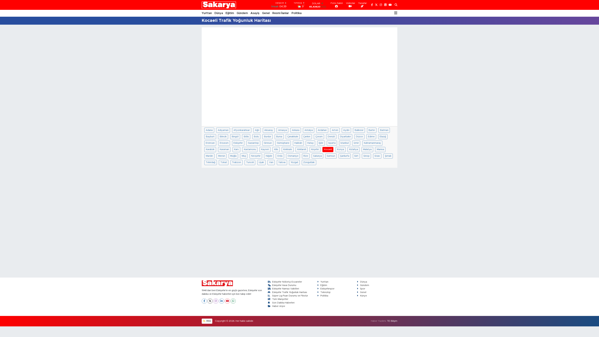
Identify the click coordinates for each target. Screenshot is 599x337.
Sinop (366, 156)
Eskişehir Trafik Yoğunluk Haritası (289, 292)
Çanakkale (292, 136)
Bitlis (246, 136)
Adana (209, 130)
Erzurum (224, 143)
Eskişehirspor (327, 289)
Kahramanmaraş (372, 143)
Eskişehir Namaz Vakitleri (285, 289)
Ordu (279, 156)
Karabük (210, 149)
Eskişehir (238, 143)
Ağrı (257, 130)
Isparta (332, 143)
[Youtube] (227, 301)
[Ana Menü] (395, 13)
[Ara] (396, 5)
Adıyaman (223, 130)
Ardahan (322, 130)
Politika (297, 13)
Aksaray (268, 130)
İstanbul (345, 143)
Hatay (310, 143)
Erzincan (210, 143)
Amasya (282, 130)
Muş (244, 156)
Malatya (367, 149)
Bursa (279, 136)
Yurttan (207, 13)
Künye (363, 296)
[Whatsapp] (233, 301)
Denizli (331, 136)
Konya (340, 149)
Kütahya (353, 149)
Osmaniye (293, 156)
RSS (208, 321)
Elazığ (383, 136)
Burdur (267, 136)
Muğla (233, 156)
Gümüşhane (283, 143)
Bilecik (223, 136)
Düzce (359, 136)
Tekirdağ (210, 162)
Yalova (281, 162)
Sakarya (317, 156)
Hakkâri (298, 143)
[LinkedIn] (221, 301)
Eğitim (230, 13)
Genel (266, 13)
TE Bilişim (392, 321)
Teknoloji (325, 292)
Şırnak (388, 156)
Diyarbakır (345, 136)
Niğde (269, 156)
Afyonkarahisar (242, 130)
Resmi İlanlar (280, 13)
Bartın (371, 130)
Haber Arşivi (278, 306)
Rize (305, 156)
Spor (362, 289)
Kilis (276, 149)
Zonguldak (309, 162)
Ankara (295, 130)
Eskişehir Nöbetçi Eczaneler (287, 282)
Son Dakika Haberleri (283, 303)
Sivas (377, 156)
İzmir (356, 143)
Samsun (331, 156)
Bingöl (235, 136)
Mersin (221, 156)
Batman (384, 130)
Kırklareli (301, 149)
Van (271, 162)
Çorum (319, 136)
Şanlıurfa (344, 156)
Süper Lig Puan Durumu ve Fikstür (290, 296)
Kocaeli (328, 149)
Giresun (268, 143)
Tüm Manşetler (280, 299)
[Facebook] (204, 301)
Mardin (209, 156)
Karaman (224, 149)
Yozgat (294, 162)
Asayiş (255, 13)
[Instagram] (215, 301)
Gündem (242, 13)
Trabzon (236, 162)
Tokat (223, 162)
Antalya (308, 130)
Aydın (346, 130)
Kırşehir (315, 149)
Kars (236, 149)
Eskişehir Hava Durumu (284, 285)
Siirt (356, 156)
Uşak (261, 162)
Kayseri (265, 149)
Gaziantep (253, 143)
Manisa (380, 149)
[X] (210, 301)
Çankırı (306, 136)
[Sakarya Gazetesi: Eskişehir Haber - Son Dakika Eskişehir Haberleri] (219, 5)
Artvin (335, 130)
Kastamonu (250, 149)
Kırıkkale (287, 149)
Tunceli (250, 162)
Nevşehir (256, 156)
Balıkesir (359, 130)
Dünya (218, 13)
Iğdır (321, 143)
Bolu (256, 136)
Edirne (371, 136)
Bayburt (210, 136)
